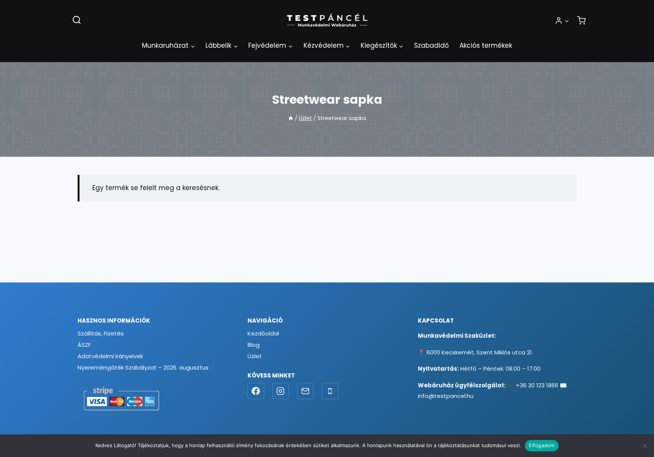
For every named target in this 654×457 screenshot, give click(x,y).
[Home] (290, 118)
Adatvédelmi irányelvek (110, 356)
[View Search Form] (77, 20)
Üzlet (255, 356)
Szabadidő (431, 45)
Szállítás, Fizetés (101, 333)
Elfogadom (541, 445)
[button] (566, 20)
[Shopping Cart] (581, 20)
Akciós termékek (485, 45)
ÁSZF (84, 345)
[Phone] (330, 391)
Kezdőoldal (263, 333)
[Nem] (644, 445)
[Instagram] (280, 391)
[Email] (305, 391)
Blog (254, 345)
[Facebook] (256, 391)
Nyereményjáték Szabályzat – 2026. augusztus (143, 367)
